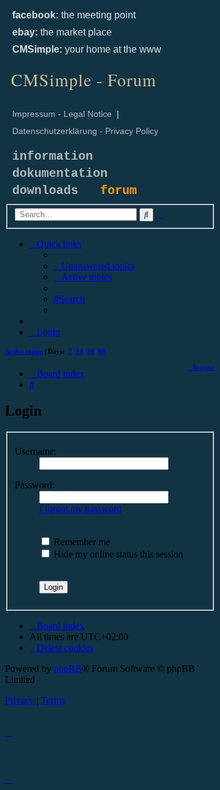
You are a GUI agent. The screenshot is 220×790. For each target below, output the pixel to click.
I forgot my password (80, 509)
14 (79, 351)
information (52, 156)
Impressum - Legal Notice (62, 114)
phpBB (68, 668)
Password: (34, 485)
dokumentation (60, 173)
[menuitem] (94, 266)
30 (90, 351)
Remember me (80, 542)
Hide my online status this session (117, 554)
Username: (35, 451)
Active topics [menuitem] (24, 351)
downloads (45, 191)
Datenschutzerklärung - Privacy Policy (85, 131)
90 (101, 351)
